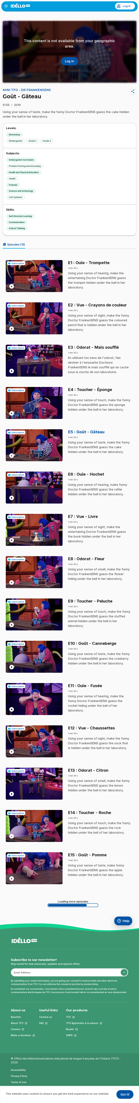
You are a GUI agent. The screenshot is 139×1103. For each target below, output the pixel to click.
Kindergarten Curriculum (21, 160)
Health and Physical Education (24, 172)
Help (124, 922)
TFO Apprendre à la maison (82, 1023)
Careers (21, 1029)
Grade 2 (47, 141)
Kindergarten (15, 141)
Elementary (14, 134)
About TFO (21, 1023)
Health (12, 178)
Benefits (16, 1017)
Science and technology (21, 191)
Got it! (125, 1094)
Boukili (82, 1029)
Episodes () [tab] (14, 244)
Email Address (21, 974)
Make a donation (21, 1035)
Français (13, 185)
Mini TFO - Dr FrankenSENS (27, 90)
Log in (127, 6)
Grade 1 (32, 141)
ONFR (82, 1035)
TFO (82, 1017)
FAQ (48, 1023)
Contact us (45, 1017)
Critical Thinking (17, 228)
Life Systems (15, 197)
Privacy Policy (19, 1076)
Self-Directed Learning (20, 216)
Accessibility (18, 1069)
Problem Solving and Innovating (25, 166)
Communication (16, 222)
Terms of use (18, 1082)
